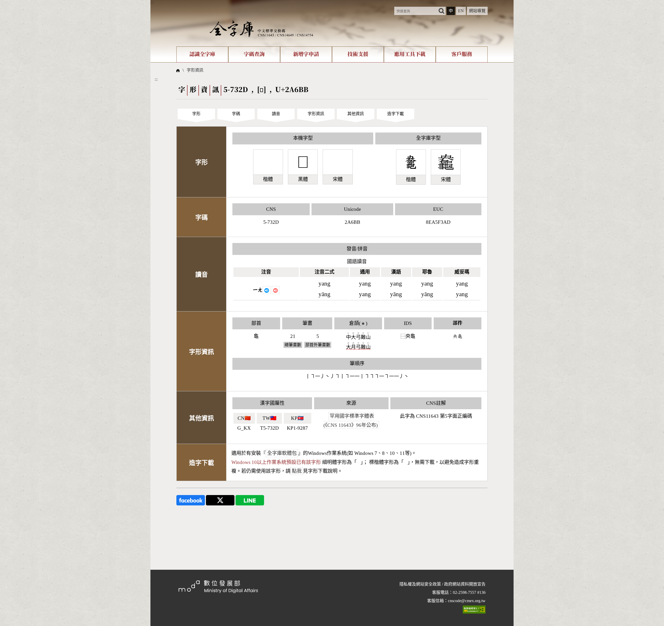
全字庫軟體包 (282, 453)
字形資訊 (195, 70)
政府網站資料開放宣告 (465, 584)
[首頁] (261, 28)
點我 (297, 471)
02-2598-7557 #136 (469, 592)
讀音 (276, 114)
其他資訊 (355, 114)
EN (461, 11)
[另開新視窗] (190, 500)
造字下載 (395, 114)
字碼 (236, 114)
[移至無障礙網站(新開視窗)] (474, 609)
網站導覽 (477, 11)
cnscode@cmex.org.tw (467, 601)
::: (152, 2)
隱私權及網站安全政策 (420, 584)
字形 (196, 114)
